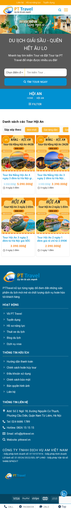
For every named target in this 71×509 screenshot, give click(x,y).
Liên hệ (20, 2)
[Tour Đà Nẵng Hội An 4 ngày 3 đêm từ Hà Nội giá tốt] (18, 153)
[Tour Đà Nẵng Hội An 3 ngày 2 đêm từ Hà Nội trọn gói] (53, 153)
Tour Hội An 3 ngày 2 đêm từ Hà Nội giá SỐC (16, 239)
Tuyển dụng (49, 2)
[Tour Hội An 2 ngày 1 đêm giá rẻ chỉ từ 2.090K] (53, 216)
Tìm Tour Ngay (36, 81)
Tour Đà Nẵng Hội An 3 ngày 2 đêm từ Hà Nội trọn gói (51, 177)
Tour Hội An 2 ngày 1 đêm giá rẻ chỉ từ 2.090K (52, 239)
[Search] (59, 10)
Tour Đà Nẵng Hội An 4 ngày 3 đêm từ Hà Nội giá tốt (18, 177)
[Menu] (66, 10)
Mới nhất (32, 129)
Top (63, 506)
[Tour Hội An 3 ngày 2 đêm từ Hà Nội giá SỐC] (18, 216)
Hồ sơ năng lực (33, 2)
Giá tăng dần (51, 129)
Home (30, 98)
